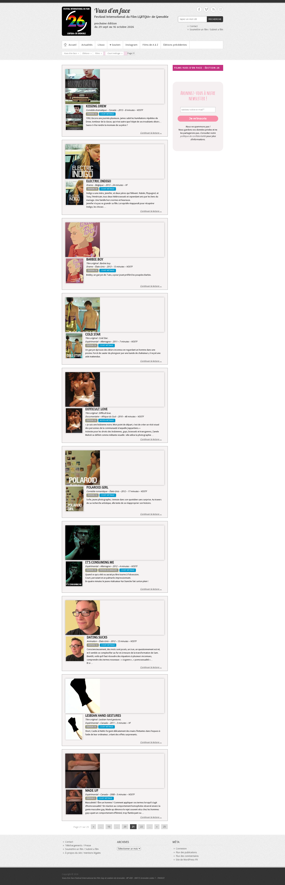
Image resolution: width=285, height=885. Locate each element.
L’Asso (101, 44)
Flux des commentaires (187, 856)
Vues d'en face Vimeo (206, 9)
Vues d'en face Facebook (199, 9)
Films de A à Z (150, 44)
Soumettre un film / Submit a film (206, 29)
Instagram (131, 44)
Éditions (85, 53)
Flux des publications (186, 852)
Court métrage (113, 53)
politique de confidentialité (193, 136)
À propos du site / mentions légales (83, 853)
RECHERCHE (214, 19)
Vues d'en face (112, 10)
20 (125, 826)
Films (97, 53)
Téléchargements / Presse (78, 845)
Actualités (87, 44)
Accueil (72, 44)
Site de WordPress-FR (187, 859)
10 (109, 826)
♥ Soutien (115, 44)
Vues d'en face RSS (213, 9)
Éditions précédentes (175, 44)
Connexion (181, 848)
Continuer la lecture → (151, 133)
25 (164, 826)
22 (141, 826)
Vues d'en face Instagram (220, 9)
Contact (194, 26)
